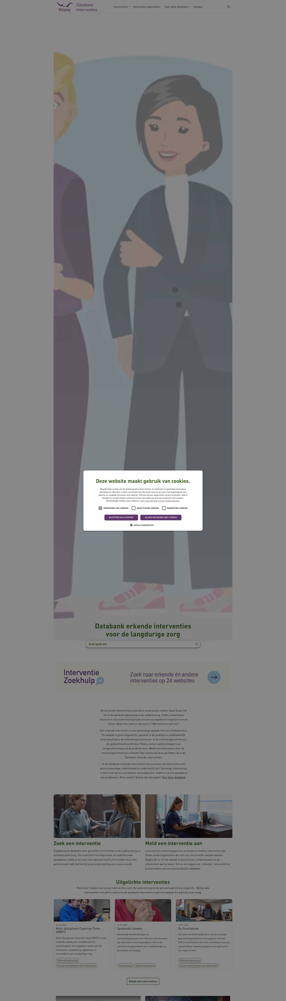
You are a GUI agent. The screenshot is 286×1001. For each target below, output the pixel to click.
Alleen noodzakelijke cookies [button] (161, 517)
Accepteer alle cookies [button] (121, 517)
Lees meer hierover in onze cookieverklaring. (160, 501)
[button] (143, 525)
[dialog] (143, 500)
